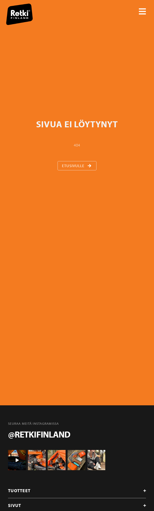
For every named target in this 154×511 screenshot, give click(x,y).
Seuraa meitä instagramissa (33, 423)
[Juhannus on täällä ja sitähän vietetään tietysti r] (76, 460)
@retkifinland (39, 434)
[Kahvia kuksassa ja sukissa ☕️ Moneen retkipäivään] (96, 460)
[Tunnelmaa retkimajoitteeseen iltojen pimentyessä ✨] (17, 460)
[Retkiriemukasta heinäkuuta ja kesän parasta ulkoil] (57, 460)
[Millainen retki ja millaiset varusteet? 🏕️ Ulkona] (37, 460)
